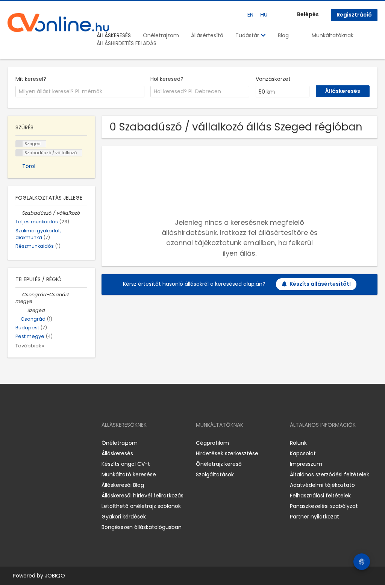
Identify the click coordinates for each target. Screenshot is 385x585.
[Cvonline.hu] (58, 22)
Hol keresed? (166, 79)
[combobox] (79, 92)
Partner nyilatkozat (314, 516)
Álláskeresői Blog (123, 485)
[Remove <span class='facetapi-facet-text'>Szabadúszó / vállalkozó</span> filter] (19, 153)
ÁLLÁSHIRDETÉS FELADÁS (126, 43)
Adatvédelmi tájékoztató (322, 485)
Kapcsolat (303, 453)
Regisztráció (354, 14)
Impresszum (306, 464)
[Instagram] (25, 442)
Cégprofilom (212, 443)
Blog (283, 35)
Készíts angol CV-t (126, 464)
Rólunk (298, 443)
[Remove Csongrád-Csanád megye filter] (18, 294)
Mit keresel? (30, 79)
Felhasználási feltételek (320, 495)
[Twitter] (49, 442)
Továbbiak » (29, 346)
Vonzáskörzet (273, 79)
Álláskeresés (117, 453)
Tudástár (248, 35)
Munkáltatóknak (332, 35)
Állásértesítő (207, 35)
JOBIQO (55, 575)
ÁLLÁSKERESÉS (114, 35)
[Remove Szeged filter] (24, 310)
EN (250, 14)
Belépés (308, 14)
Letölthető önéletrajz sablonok (141, 506)
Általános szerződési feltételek (329, 474)
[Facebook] (13, 442)
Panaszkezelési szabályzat (324, 506)
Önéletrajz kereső (219, 464)
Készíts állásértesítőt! (320, 284)
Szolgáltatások (215, 474)
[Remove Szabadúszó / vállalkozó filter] (18, 213)
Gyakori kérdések (124, 516)
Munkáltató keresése (129, 474)
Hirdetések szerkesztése (227, 453)
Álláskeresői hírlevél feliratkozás (142, 495)
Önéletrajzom (161, 35)
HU (264, 14)
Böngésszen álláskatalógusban (142, 527)
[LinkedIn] (37, 442)
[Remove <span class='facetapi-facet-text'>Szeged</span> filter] (19, 144)
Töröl (28, 166)
